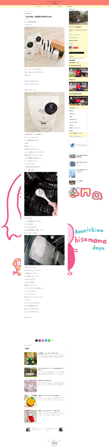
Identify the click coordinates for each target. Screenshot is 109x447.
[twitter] (36, 340)
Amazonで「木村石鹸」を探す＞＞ (31, 84)
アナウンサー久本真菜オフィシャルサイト (54, 441)
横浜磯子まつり (79, 188)
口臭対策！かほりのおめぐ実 (44, 380)
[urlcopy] (52, 340)
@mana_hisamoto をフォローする (76, 58)
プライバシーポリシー (54, 438)
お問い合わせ (69, 6)
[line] (49, 340)
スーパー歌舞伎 (79, 180)
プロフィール (59, 6)
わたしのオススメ (28, 345)
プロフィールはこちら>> (74, 34)
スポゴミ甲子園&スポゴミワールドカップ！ (82, 170)
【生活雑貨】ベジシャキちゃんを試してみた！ (48, 353)
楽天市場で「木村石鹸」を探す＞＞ (31, 81)
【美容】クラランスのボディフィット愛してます (49, 410)
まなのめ (54, 3)
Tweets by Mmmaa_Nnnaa (75, 136)
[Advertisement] (44, 328)
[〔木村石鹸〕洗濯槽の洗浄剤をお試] (46, 340)
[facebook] (39, 340)
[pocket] (43, 340)
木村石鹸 (27, 24)
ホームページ (39, 6)
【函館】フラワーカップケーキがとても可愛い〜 (49, 395)
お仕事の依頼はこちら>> (74, 37)
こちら (76, 108)
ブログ (49, 6)
